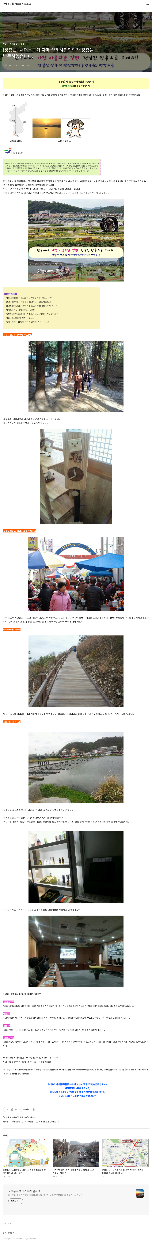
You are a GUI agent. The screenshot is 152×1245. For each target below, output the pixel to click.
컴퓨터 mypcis (9, 1238)
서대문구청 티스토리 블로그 (17, 3)
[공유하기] (12, 1109)
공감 (5, 1233)
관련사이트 (7, 1223)
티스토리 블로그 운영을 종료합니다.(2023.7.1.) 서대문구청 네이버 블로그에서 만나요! (45, 1195)
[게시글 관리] (16, 1109)
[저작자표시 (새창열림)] (33, 1109)
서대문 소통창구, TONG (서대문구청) (18, 1229)
